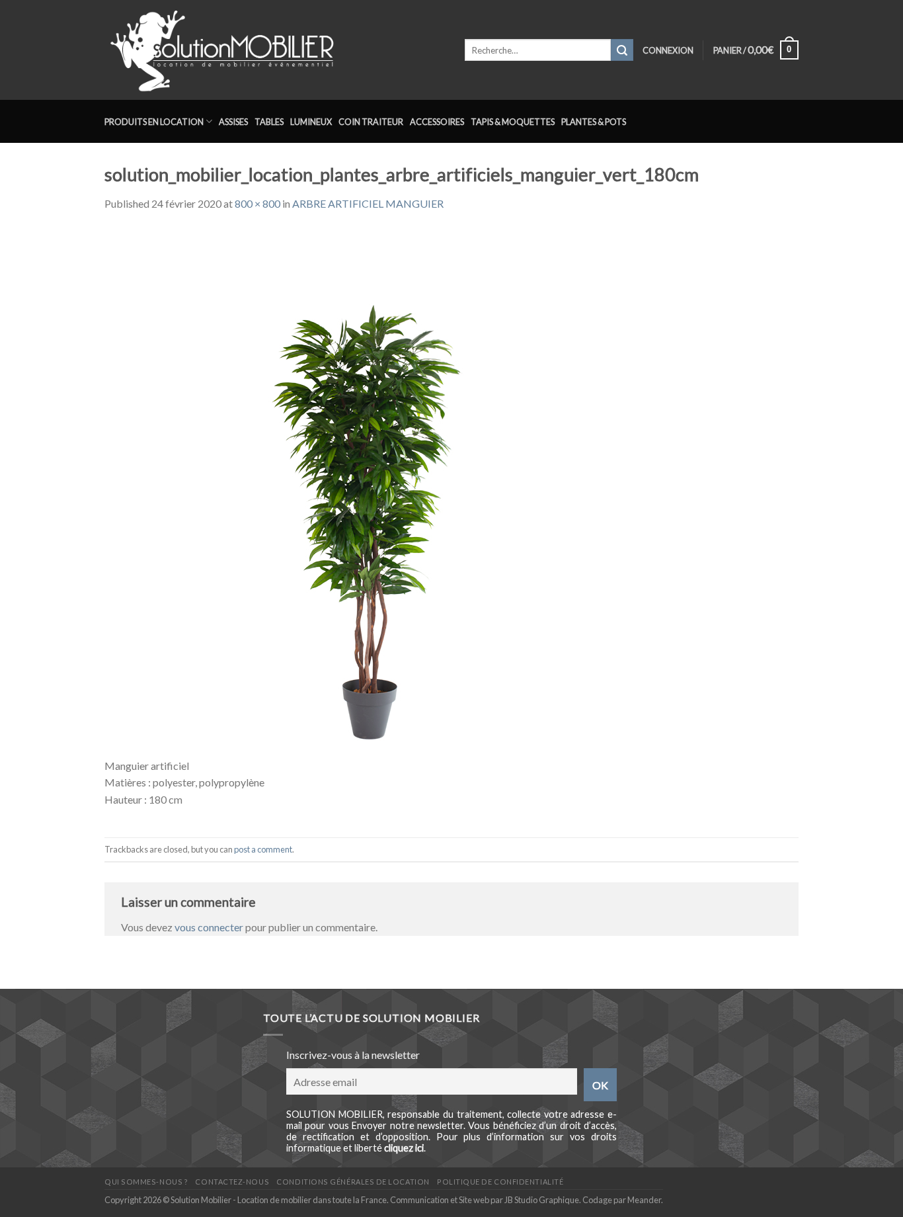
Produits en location (154, 121)
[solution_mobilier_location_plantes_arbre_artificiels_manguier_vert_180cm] (368, 491)
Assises (233, 121)
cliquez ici (404, 1148)
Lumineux (311, 121)
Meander (644, 1200)
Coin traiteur (370, 121)
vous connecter (209, 927)
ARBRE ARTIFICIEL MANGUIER (368, 203)
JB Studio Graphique (541, 1200)
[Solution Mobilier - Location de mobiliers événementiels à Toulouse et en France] (274, 50)
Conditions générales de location (352, 1181)
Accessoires (437, 121)
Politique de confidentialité (500, 1181)
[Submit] (622, 50)
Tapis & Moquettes (513, 121)
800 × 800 (257, 203)
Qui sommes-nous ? (146, 1181)
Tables (269, 121)
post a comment (263, 849)
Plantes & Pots (593, 121)
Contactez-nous (232, 1181)
